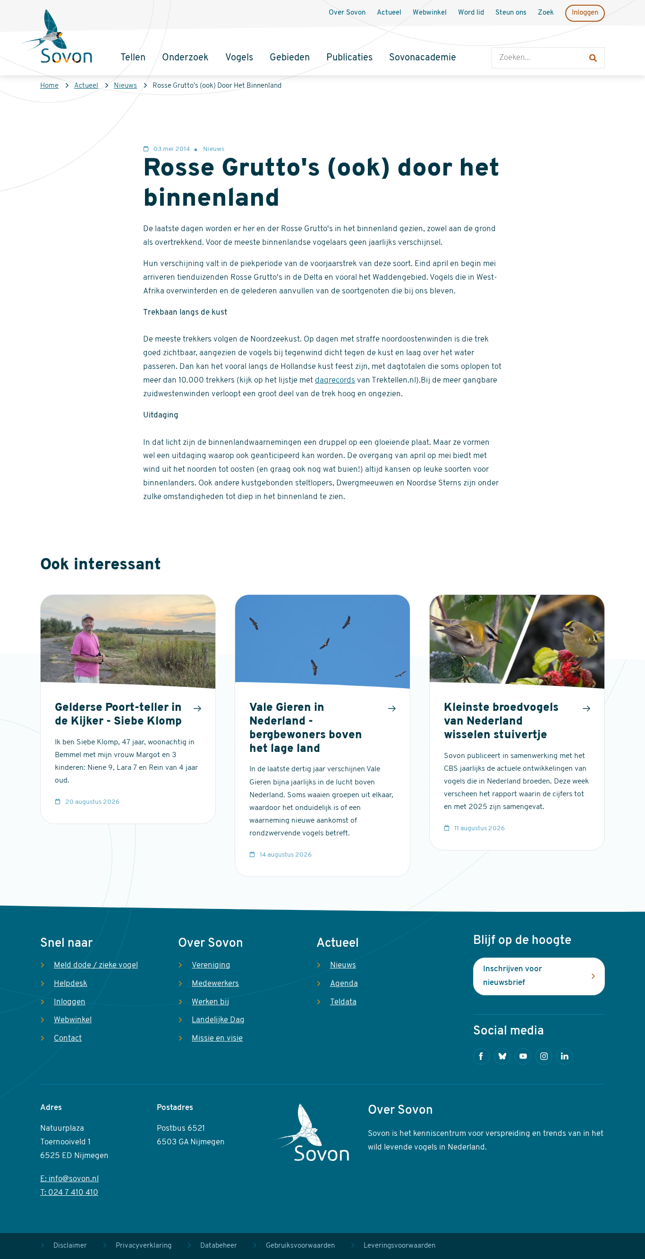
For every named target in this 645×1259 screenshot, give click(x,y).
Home (49, 86)
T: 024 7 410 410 (69, 1193)
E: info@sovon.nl (69, 1179)
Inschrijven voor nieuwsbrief (512, 976)
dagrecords (335, 380)
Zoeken (501, 38)
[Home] (56, 37)
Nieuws (125, 86)
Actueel (86, 86)
